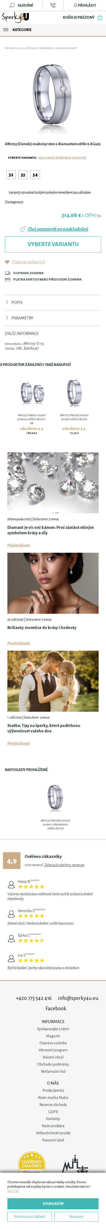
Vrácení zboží (53, 1057)
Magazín (53, 1036)
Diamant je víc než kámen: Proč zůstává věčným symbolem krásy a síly (50, 530)
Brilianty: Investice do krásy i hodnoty (41, 628)
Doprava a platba (53, 1043)
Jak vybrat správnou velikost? (62, 157)
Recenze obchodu (53, 1105)
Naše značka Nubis (53, 1098)
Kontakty (53, 1119)
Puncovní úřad (53, 1140)
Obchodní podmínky (53, 1064)
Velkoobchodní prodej (53, 1133)
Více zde (13, 1191)
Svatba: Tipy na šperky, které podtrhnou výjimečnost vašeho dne (43, 728)
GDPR (53, 1112)
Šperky (32, 48)
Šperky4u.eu (15, 48)
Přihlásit (86, 5)
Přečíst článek (18, 545)
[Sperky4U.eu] (16, 17)
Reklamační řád (53, 1071)
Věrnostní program (53, 1050)
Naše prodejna (53, 1126)
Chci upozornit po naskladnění (58, 229)
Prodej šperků (53, 1090)
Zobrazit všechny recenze (64, 865)
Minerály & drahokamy (58, 48)
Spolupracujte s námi (53, 1029)
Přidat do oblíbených (28, 262)
